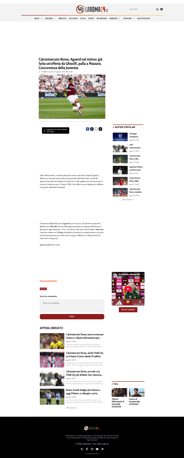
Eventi (91, 18)
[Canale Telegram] (102, 449)
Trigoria (49, 18)
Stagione (127, 18)
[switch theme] (157, 9)
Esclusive (73, 18)
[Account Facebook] (87, 449)
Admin (45, 72)
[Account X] (81, 449)
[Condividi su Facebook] (87, 129)
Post (72, 316)
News (36, 18)
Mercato (62, 18)
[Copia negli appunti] (100, 129)
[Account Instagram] (92, 449)
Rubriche (113, 18)
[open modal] (161, 9)
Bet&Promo (102, 18)
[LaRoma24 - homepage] (92, 9)
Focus (83, 18)
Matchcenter (143, 18)
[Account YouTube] (97, 449)
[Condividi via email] (96, 129)
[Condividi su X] (92, 129)
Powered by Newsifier (92, 454)
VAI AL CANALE (128, 309)
